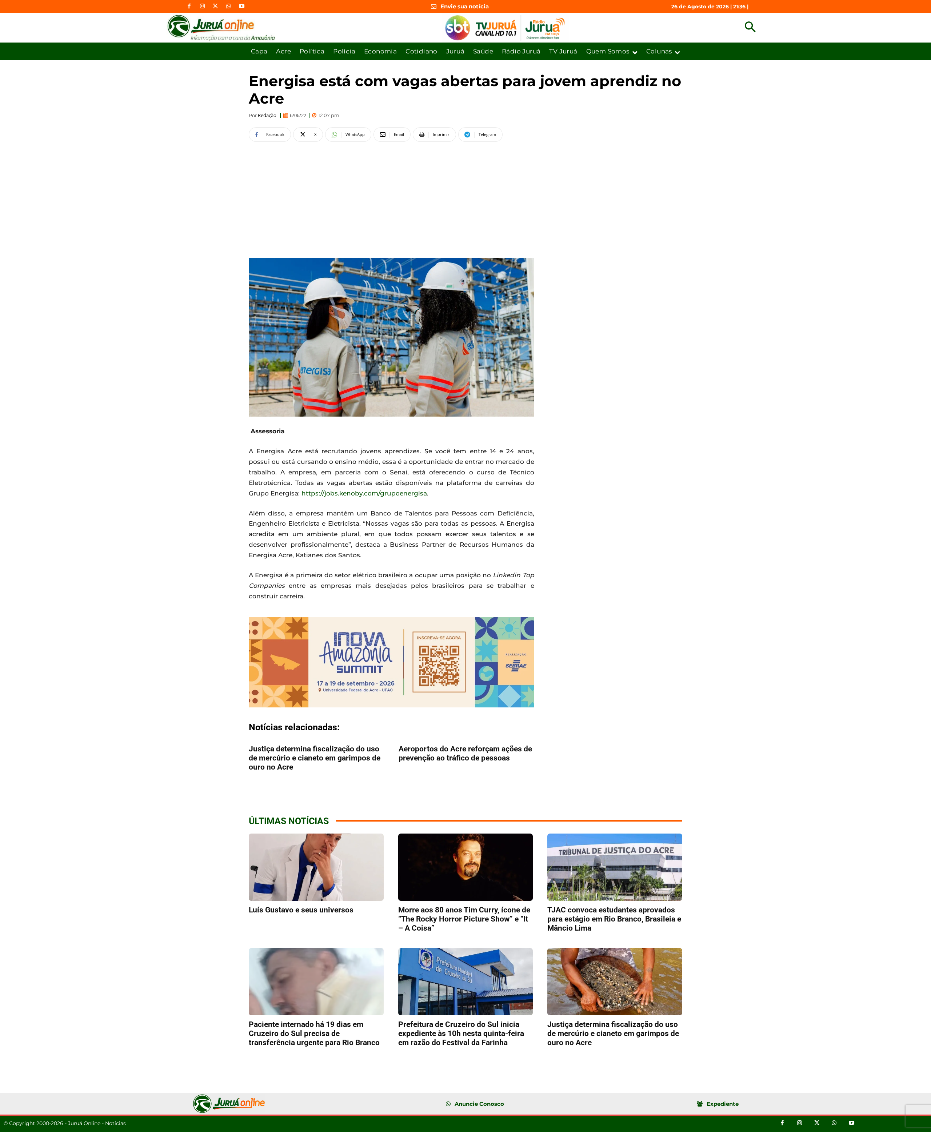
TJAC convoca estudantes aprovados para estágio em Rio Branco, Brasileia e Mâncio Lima (614, 919)
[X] (215, 6)
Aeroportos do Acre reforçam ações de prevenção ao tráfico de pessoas (465, 753)
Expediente (723, 1103)
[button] (750, 27)
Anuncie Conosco (479, 1103)
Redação (267, 115)
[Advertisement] (391, 199)
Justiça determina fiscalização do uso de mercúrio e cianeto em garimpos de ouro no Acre (314, 757)
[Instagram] (202, 6)
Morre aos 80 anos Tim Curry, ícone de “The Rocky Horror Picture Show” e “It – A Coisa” (464, 919)
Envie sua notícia (464, 6)
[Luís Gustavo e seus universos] (316, 867)
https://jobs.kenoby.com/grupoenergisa (364, 493)
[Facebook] (189, 6)
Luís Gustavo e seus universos (301, 910)
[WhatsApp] (228, 6)
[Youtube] (241, 6)
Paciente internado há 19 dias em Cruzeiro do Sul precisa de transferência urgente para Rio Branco (314, 1033)
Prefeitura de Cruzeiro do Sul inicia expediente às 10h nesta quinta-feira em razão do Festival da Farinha (461, 1033)
